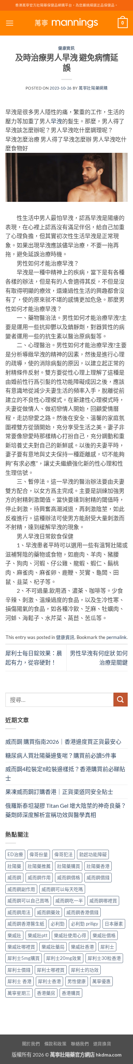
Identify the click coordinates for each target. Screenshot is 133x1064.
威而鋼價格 (68, 877)
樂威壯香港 (82, 947)
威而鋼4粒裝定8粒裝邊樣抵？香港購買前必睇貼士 (65, 773)
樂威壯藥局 (53, 947)
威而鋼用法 (19, 912)
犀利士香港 (49, 981)
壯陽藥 (14, 866)
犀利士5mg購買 (23, 958)
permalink (116, 637)
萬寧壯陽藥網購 (93, 88)
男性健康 (76, 981)
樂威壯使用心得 (70, 935)
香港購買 (71, 993)
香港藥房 (46, 993)
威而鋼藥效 (48, 912)
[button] (9, 23)
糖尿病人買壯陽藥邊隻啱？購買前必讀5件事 (60, 755)
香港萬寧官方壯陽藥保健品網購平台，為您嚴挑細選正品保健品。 (66, 5)
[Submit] (120, 699)
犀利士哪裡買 (51, 970)
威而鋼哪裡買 (103, 900)
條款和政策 (55, 1044)
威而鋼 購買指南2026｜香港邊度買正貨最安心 (63, 741)
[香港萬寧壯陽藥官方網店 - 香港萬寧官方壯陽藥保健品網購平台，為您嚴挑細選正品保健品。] (66, 23)
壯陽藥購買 (68, 866)
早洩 (56, 121)
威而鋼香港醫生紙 (25, 923)
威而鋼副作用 (21, 889)
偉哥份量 (38, 854)
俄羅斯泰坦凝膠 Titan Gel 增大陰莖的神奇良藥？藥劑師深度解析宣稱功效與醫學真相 (65, 810)
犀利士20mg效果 (63, 958)
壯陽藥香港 (98, 866)
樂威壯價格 (104, 935)
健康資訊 (66, 48)
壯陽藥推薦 (39, 866)
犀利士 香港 (19, 981)
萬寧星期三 (19, 993)
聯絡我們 (80, 1044)
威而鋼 (14, 877)
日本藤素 (114, 923)
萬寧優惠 (101, 981)
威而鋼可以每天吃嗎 (62, 889)
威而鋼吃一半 (69, 900)
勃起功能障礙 (93, 854)
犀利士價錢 (19, 970)
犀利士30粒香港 (104, 958)
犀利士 (107, 947)
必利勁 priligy (84, 923)
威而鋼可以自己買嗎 (28, 900)
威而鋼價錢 (98, 877)
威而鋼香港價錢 (82, 912)
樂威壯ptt (38, 935)
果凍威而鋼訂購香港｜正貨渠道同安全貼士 (59, 791)
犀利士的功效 (85, 970)
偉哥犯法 (63, 854)
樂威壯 (14, 935)
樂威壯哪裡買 (21, 947)
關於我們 (31, 1044)
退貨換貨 (102, 1044)
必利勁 (58, 923)
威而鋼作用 (39, 877)
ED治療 (15, 854)
